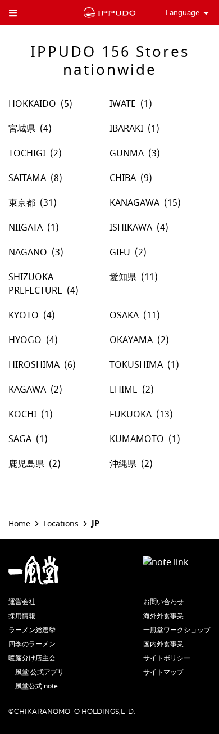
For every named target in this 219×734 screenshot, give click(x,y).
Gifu (120, 252)
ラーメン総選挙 (32, 630)
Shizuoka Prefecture (35, 284)
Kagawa (27, 390)
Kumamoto (137, 439)
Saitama (27, 178)
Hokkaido (32, 104)
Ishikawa (131, 228)
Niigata (25, 228)
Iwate (123, 104)
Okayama (131, 340)
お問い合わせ (163, 602)
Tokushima (136, 365)
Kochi (22, 414)
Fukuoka (131, 414)
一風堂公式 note (33, 686)
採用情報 (21, 616)
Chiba (123, 178)
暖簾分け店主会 (32, 658)
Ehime (124, 390)
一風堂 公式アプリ (36, 672)
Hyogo (25, 340)
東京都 (21, 203)
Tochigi (26, 153)
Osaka (124, 315)
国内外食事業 (163, 644)
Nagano (27, 252)
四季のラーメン (32, 644)
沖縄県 (123, 464)
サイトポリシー (166, 658)
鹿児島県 (26, 464)
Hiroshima (34, 365)
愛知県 (123, 277)
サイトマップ (163, 672)
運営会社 (21, 602)
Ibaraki (126, 129)
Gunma (127, 153)
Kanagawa (134, 203)
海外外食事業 (163, 616)
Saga (19, 439)
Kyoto (23, 315)
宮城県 (21, 129)
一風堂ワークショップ (177, 630)
